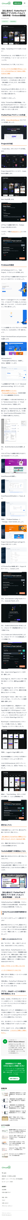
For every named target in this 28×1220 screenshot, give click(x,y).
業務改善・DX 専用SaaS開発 (9, 1176)
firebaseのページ (16, 231)
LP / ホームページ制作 (7, 1181)
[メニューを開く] (24, 3)
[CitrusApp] (6, 3)
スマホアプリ (5, 21)
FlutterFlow (13, 21)
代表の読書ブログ (6, 1192)
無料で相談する (14, 1078)
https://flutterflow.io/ (12, 120)
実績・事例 (4, 1197)
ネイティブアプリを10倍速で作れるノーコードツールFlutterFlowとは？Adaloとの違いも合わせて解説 (14, 71)
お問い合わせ (17, 3)
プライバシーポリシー (7, 1206)
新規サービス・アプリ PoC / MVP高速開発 (12, 1179)
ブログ (3, 1200)
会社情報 (4, 1189)
